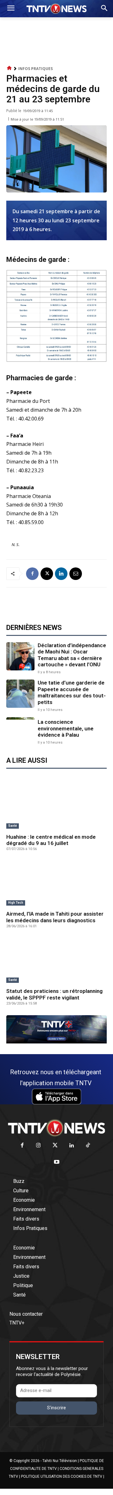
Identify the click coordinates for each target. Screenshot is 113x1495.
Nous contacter (26, 1314)
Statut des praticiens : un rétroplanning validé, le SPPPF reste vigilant (54, 994)
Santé (12, 825)
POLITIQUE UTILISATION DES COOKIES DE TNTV (61, 1476)
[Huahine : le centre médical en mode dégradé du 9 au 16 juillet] (56, 806)
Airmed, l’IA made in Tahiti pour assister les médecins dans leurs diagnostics (55, 917)
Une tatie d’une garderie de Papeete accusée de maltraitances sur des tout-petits (72, 692)
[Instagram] (38, 1145)
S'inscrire (56, 1408)
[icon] (9, 68)
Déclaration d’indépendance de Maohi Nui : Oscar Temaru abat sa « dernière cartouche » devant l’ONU (72, 655)
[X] (46, 573)
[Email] (75, 573)
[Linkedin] (61, 573)
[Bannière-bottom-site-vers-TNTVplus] (56, 1042)
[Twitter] (55, 1145)
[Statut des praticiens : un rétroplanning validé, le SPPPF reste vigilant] (56, 960)
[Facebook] (32, 573)
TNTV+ (16, 1323)
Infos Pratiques (35, 68)
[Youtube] (56, 1162)
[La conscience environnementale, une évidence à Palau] (20, 731)
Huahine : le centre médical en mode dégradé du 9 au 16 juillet (51, 840)
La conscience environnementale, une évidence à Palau (66, 728)
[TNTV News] (56, 1128)
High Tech (15, 902)
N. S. (15, 544)
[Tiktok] (88, 1145)
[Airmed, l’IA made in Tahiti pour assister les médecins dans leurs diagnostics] (56, 883)
